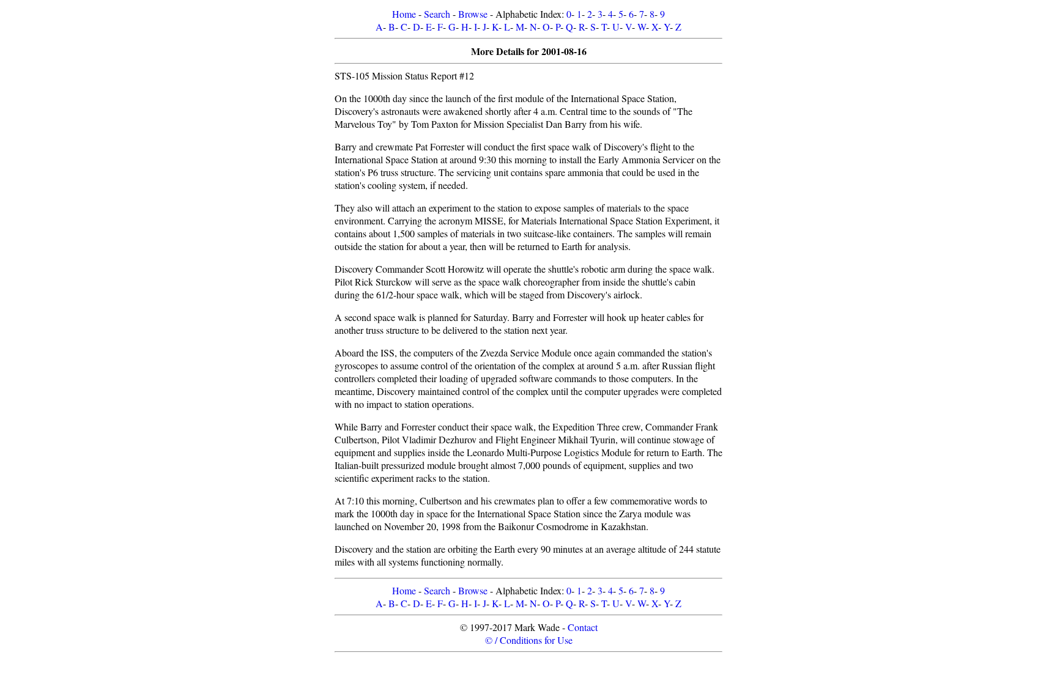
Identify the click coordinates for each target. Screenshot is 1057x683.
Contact (583, 627)
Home (404, 13)
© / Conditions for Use (529, 639)
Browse (473, 13)
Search (437, 13)
